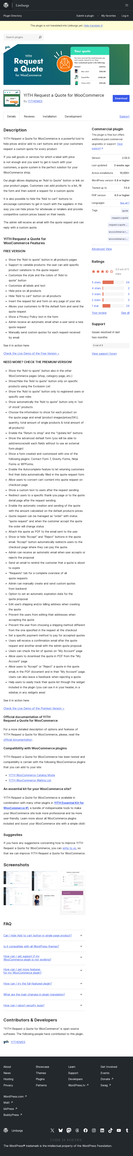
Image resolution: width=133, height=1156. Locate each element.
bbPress (10, 1109)
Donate (107, 1079)
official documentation (17, 739)
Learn (71, 1066)
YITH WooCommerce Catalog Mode (32, 775)
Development (73, 116)
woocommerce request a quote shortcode (119, 232)
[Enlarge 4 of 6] (52, 898)
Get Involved (109, 1066)
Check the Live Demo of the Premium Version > (33, 708)
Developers (75, 1079)
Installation (50, 116)
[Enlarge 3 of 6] (52, 875)
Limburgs (17, 1130)
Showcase (42, 1066)
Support (124, 116)
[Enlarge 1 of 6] (24, 875)
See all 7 (125, 203)
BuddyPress (12, 1115)
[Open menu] (127, 5)
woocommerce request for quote (119, 239)
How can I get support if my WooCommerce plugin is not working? (27, 958)
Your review (99, 312)
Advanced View (102, 249)
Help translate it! (93, 25)
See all (125, 312)
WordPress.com (15, 1096)
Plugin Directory (12, 15)
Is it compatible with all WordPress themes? (31, 946)
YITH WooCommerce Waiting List (30, 780)
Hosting (8, 1079)
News (7, 1073)
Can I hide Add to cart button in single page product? (37, 935)
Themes (41, 1073)
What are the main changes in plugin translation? (34, 994)
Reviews (29, 116)
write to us (69, 848)
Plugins (40, 1079)
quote (125, 210)
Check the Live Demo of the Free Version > (31, 353)
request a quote (120, 218)
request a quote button (119, 224)
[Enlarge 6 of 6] (80, 893)
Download (121, 98)
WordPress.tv (78, 1085)
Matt (8, 1102)
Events (105, 1073)
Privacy (8, 1085)
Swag (106, 1085)
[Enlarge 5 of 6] (80, 875)
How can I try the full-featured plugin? (27, 983)
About (7, 1066)
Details (11, 116)
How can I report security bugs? (24, 1005)
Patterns (41, 1085)
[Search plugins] (40, 37)
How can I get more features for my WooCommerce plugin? (22, 971)
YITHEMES (35, 101)
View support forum (104, 353)
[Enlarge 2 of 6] (24, 891)
